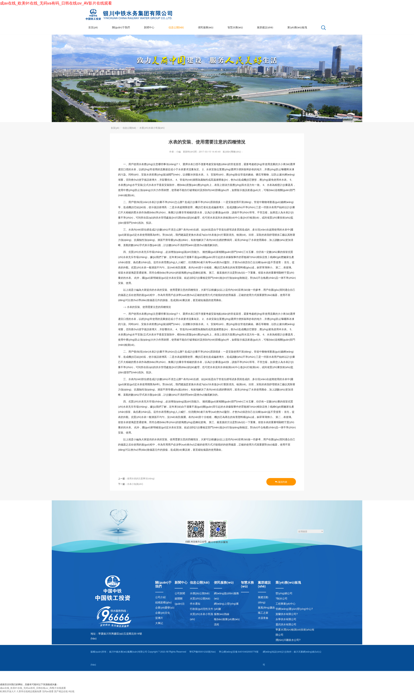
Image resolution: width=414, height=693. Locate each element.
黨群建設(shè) (265, 27)
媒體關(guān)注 (180, 601)
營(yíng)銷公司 (284, 593)
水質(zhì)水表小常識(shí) (152, 127)
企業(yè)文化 (162, 612)
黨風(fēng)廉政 (266, 607)
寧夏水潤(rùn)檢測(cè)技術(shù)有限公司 (295, 632)
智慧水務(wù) (235, 27)
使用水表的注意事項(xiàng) (141, 478)
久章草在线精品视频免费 (28, 691)
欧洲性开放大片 (8, 691)
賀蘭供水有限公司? (287, 614)
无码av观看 (48, 691)
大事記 (159, 623)
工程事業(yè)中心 (285, 603)
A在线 (71, 691)
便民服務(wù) (205, 27)
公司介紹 (160, 597)
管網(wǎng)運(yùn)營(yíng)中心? (294, 609)
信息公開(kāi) (176, 27)
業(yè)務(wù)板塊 (297, 27)
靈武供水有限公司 (286, 624)
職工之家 (263, 612)
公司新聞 (180, 593)
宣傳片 (159, 618)
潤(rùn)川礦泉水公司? (288, 640)
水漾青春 (263, 618)
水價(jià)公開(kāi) (200, 593)
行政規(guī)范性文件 (201, 609)
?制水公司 (281, 598)
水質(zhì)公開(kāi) (200, 598)
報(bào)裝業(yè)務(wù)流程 (227, 621)
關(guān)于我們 (121, 27)
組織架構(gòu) (163, 602)
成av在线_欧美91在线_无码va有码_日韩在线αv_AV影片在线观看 (56, 3)
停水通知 (195, 603)
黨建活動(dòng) (263, 599)
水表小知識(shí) (135, 483)
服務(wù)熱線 (221, 614)
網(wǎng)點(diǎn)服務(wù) (226, 595)
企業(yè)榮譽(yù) (164, 607)
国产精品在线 (61, 691)
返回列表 (282, 481)
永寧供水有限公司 (286, 619)
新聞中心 (149, 27)
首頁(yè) (93, 27)
